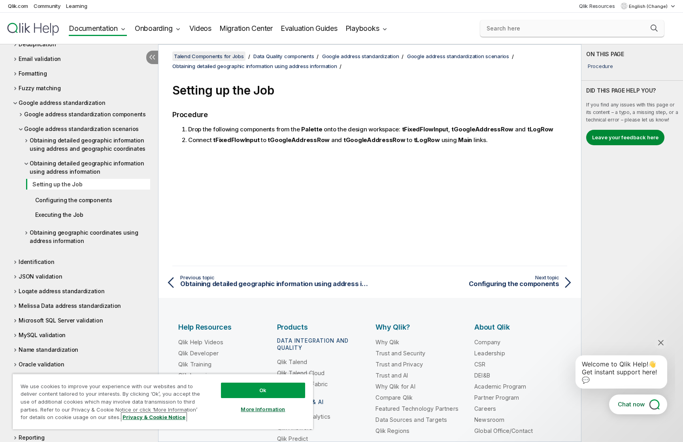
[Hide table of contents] (152, 57)
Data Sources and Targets (411, 419)
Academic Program (500, 386)
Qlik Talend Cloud (301, 373)
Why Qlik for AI (395, 386)
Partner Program (496, 397)
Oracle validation (41, 364)
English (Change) (649, 6)
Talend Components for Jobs (209, 56)
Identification (37, 261)
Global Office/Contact (503, 430)
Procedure (600, 66)
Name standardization (48, 349)
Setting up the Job (57, 184)
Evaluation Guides (309, 28)
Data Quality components (283, 56)
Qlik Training (194, 364)
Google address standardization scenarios (81, 128)
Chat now (631, 404)
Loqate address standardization (62, 291)
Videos (200, 28)
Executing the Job (59, 214)
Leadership (489, 353)
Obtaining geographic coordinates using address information (84, 236)
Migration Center (246, 28)
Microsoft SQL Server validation (61, 320)
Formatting (33, 73)
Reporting (32, 437)
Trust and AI (391, 375)
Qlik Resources (597, 6)
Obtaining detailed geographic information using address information (87, 167)
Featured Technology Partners (416, 408)
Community (47, 6)
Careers (485, 408)
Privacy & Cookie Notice (154, 417)
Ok (262, 390)
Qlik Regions (392, 430)
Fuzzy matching (40, 88)
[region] (163, 401)
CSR (479, 364)
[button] (654, 28)
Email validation (40, 58)
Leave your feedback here (625, 137)
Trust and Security (400, 353)
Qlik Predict (292, 438)
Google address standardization (62, 102)
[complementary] (632, 243)
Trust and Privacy (399, 364)
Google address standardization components (85, 114)
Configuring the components (73, 200)
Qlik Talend (292, 362)
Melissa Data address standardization (70, 305)
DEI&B (482, 375)
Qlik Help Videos (201, 342)
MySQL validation (42, 335)
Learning (76, 6)
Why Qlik (387, 342)
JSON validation (40, 276)
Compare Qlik (394, 397)
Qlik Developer (198, 353)
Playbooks (362, 28)
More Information (263, 409)
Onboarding (154, 28)
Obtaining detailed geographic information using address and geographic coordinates (87, 144)
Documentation (93, 28)
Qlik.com (18, 6)
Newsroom (489, 419)
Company (487, 342)
